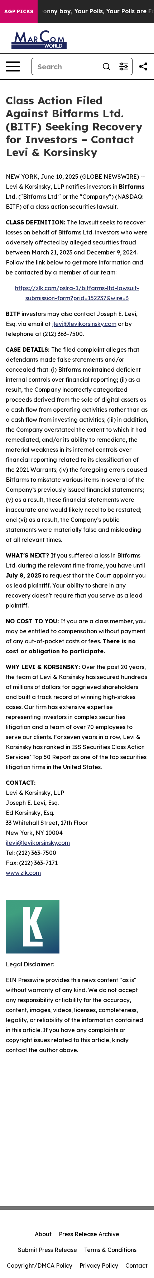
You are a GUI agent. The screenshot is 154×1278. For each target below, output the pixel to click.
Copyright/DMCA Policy (39, 1265)
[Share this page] (143, 66)
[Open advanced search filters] (123, 66)
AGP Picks (18, 11)
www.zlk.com (23, 872)
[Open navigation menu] (13, 66)
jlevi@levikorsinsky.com (84, 323)
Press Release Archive (89, 1234)
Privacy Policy (99, 1265)
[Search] (106, 66)
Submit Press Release (47, 1249)
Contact (136, 1265)
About (43, 1234)
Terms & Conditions (110, 1249)
